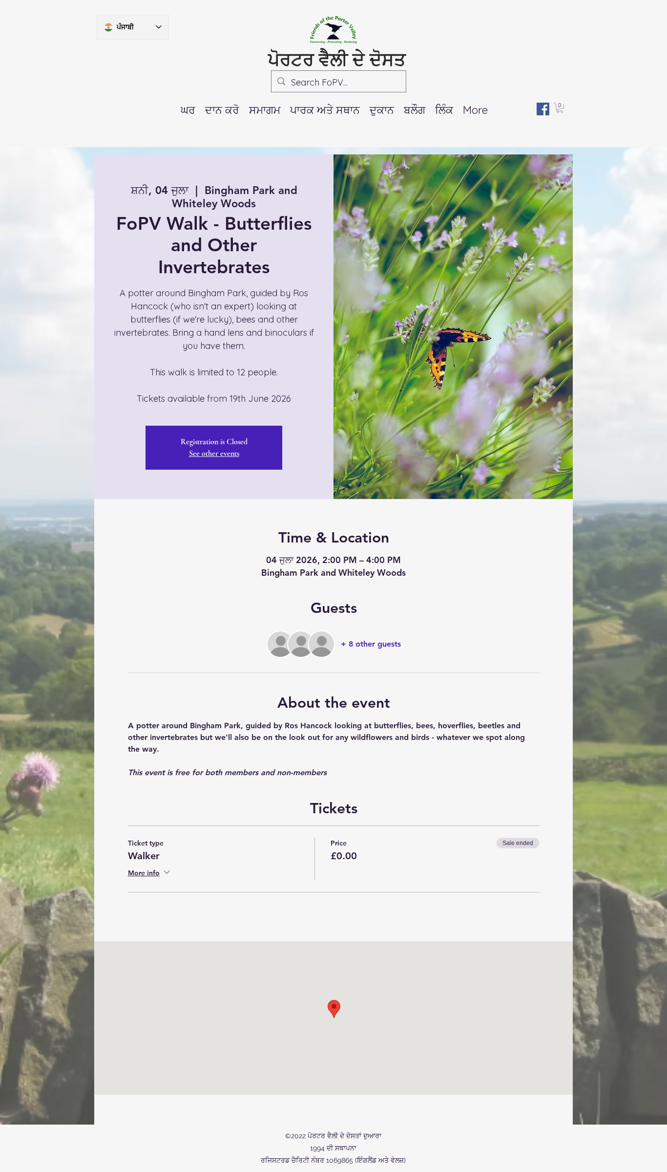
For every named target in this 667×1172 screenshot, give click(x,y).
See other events (214, 453)
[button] (264, 110)
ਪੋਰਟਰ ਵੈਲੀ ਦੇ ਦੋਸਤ (337, 59)
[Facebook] (543, 109)
